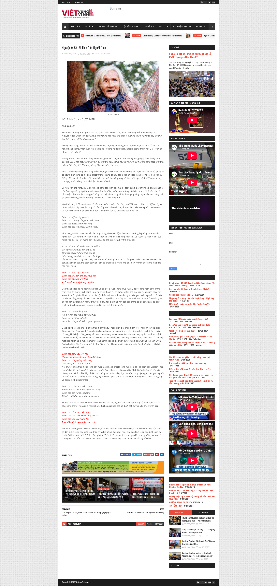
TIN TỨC (87, 26)
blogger (141, 524)
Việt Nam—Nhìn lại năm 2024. (182, 330)
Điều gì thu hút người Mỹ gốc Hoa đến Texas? (189, 369)
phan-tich (114, 36)
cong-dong (104, 489)
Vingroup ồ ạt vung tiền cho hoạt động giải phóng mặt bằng (191, 299)
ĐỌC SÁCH (163, 26)
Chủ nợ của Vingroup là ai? (181, 294)
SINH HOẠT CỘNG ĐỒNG (107, 26)
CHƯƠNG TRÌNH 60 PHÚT (180, 502)
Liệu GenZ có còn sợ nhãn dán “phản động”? (189, 304)
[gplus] (213, 2)
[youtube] (202, 2)
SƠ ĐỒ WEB (150, 26)
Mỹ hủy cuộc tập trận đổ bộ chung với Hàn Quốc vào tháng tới (192, 497)
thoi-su (107, 53)
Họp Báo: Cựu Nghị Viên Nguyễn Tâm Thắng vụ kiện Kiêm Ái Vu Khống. (145, 495)
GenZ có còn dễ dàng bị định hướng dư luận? (189, 288)
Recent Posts (180, 513)
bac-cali (68, 486)
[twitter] (209, 2)
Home (63, 2)
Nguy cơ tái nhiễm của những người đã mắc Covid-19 (200, 35)
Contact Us (79, 2)
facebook (159, 524)
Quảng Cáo (201, 26)
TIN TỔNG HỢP (175, 505)
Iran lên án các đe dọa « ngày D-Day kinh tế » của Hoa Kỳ (191, 491)
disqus (149, 524)
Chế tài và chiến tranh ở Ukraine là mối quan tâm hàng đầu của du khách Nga (191, 376)
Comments (203, 513)
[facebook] (205, 2)
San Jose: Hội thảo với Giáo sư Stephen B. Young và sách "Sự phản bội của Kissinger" (197, 554)
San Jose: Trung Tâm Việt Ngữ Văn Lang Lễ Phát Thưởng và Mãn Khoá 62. (190, 55)
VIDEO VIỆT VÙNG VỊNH (182, 26)
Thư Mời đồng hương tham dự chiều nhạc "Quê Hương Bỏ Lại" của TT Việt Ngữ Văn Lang (80, 493)
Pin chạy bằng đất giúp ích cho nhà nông (187, 363)
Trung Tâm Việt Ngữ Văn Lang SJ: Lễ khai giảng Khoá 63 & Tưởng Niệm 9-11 (113, 495)
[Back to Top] (213, 582)
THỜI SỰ (74, 26)
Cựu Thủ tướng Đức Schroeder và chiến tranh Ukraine (139, 35)
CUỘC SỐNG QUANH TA (131, 26)
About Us (70, 2)
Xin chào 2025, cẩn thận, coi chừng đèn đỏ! (188, 318)
